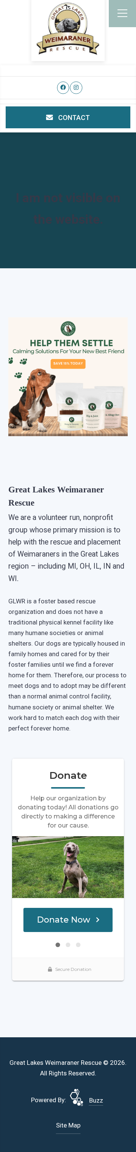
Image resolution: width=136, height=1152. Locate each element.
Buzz (96, 1100)
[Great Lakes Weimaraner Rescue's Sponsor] (68, 376)
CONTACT (73, 118)
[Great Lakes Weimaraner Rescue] (68, 28)
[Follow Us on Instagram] (76, 88)
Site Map (68, 1125)
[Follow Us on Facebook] (63, 88)
